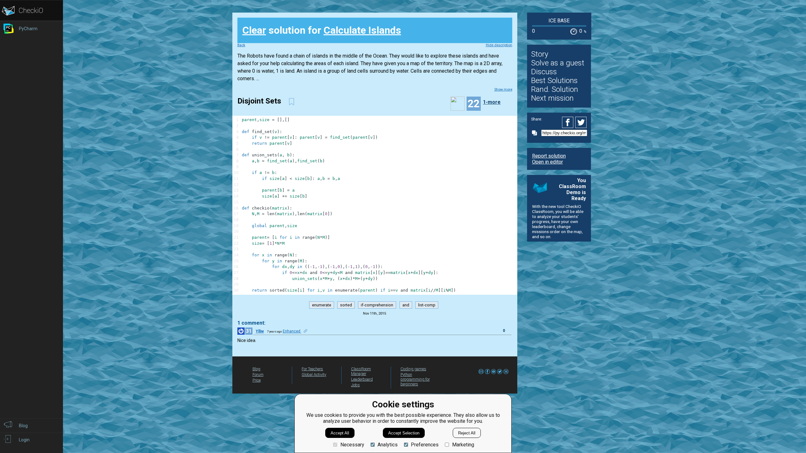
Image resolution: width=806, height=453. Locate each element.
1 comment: (251, 323)
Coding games (413, 368)
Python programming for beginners (415, 379)
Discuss (544, 71)
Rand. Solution (554, 89)
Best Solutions (554, 80)
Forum (258, 374)
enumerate (321, 305)
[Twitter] (581, 122)
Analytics (387, 445)
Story (539, 54)
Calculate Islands (362, 30)
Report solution (549, 156)
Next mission (552, 98)
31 (249, 331)
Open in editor (547, 162)
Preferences (425, 445)
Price (257, 380)
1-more (492, 102)
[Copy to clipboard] (536, 133)
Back (241, 45)
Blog (256, 368)
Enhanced (292, 331)
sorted (346, 305)
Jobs (355, 385)
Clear (254, 30)
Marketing (463, 445)
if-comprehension (377, 305)
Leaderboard (362, 379)
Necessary (352, 445)
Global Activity (314, 374)
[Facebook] (568, 122)
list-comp (426, 305)
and (405, 305)
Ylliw (260, 331)
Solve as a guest (557, 63)
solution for (321, 30)
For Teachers (312, 368)
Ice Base (559, 21)
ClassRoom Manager (361, 371)
